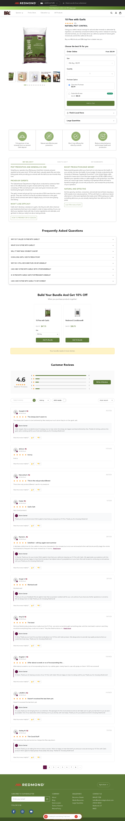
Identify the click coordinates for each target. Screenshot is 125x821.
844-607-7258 (97, 797)
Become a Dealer (78, 797)
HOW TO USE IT (62, 162)
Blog (53, 800)
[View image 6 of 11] (25, 76)
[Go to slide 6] (35, 85)
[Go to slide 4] (31, 85)
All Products (58, 13)
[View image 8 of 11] (49, 76)
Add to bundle (48, 340)
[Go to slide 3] (29, 85)
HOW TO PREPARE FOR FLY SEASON (24, 218)
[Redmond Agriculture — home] (7, 13)
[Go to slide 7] (37, 85)
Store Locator (56, 803)
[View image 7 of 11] (37, 76)
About (54, 797)
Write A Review (102, 382)
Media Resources (78, 800)
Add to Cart (91, 103)
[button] (49, 3)
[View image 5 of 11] (13, 76)
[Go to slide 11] (44, 85)
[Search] (34, 400)
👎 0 (38, 437)
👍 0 (32, 437)
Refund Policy (56, 808)
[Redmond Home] (29, 785)
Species (18, 13)
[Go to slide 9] (40, 85)
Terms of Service (57, 806)
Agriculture (102, 784)
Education (44, 13)
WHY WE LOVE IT (28, 162)
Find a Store (32, 13)
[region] (34, 52)
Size (37, 330)
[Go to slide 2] (27, 85)
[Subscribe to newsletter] (47, 799)
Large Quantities (77, 803)
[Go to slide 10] (42, 85)
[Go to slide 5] (33, 85)
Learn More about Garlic (73, 205)
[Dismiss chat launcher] (79, 816)
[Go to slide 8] (38, 85)
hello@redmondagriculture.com (103, 800)
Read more (57, 548)
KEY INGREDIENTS (97, 162)
